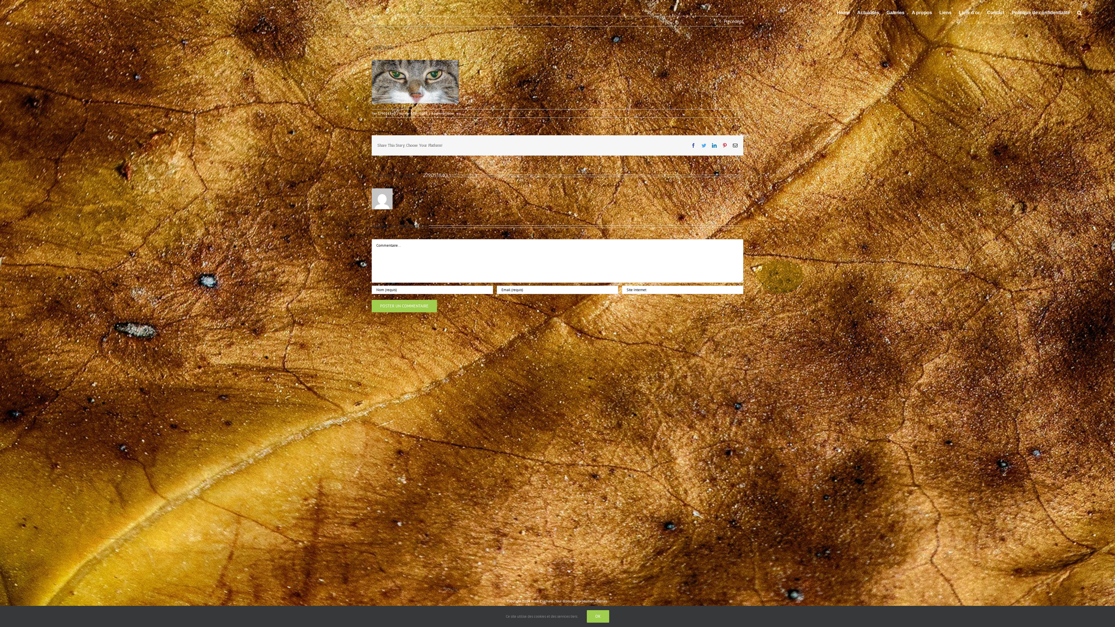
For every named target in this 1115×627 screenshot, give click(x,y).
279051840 (386, 113)
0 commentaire (442, 113)
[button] (1079, 12)
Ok (598, 616)
